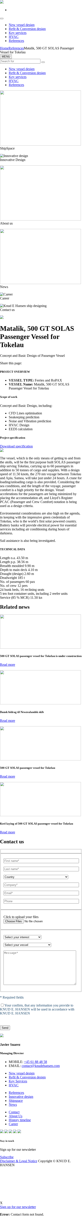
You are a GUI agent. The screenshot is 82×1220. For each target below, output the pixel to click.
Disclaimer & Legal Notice (18, 1161)
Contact (14, 1112)
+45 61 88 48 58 (35, 1062)
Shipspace (16, 1100)
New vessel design (22, 25)
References (16, 41)
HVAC (14, 37)
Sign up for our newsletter (18, 1207)
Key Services (18, 1081)
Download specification (16, 446)
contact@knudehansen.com (41, 1066)
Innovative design (21, 1096)
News (13, 1104)
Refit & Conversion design (27, 29)
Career (13, 1124)
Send (5, 1027)
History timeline (20, 1120)
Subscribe (7, 1157)
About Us (15, 1116)
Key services (17, 33)
